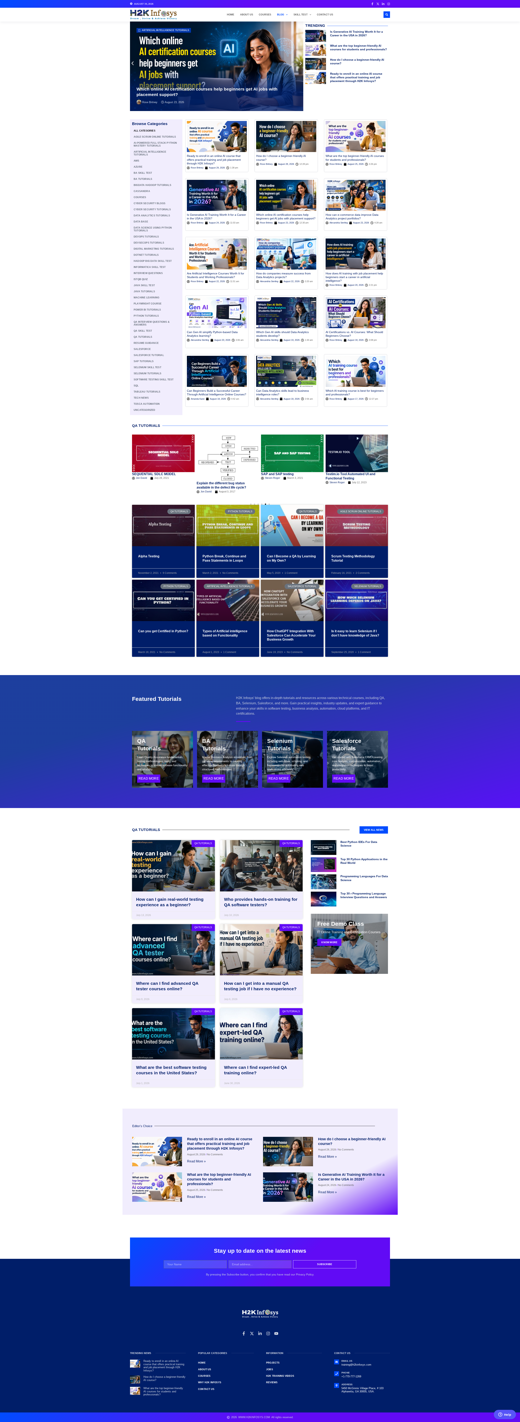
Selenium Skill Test (147, 367)
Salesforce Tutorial (149, 355)
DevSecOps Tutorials (149, 242)
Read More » (146, 561)
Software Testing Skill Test (153, 379)
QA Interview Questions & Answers (152, 323)
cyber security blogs (149, 203)
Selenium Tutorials (147, 373)
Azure (138, 166)
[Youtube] (276, 1333)
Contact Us (325, 14)
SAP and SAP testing (213, 474)
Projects (273, 1362)
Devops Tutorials (146, 236)
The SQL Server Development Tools (353, 474)
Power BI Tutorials (147, 309)
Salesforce (142, 349)
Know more (329, 942)
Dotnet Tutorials (146, 255)
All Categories (144, 130)
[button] (387, 14)
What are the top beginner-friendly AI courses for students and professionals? (219, 1179)
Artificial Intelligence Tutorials (150, 153)
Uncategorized (144, 410)
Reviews (271, 1382)
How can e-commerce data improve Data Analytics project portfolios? (208, 94)
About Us (246, 14)
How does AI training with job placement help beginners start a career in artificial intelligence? (354, 277)
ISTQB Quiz (141, 279)
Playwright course (147, 303)
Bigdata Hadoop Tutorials (152, 185)
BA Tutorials (143, 179)
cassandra (142, 191)
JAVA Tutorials (144, 291)
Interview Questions (148, 273)
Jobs (269, 1369)
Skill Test (301, 14)
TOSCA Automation (147, 403)
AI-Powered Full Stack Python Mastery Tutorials (155, 144)
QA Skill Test (143, 330)
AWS (136, 160)
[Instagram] (268, 1333)
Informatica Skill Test (150, 267)
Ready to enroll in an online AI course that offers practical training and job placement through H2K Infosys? (356, 77)
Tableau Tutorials (147, 391)
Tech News (141, 397)
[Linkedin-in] (260, 1333)
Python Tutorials (146, 315)
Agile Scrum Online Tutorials (155, 136)
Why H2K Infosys (209, 1382)
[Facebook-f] (244, 1333)
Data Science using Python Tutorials (153, 229)
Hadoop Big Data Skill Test (153, 261)
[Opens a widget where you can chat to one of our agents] (505, 1415)
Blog (280, 14)
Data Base (141, 221)
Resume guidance (146, 343)
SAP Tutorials (144, 361)
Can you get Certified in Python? (163, 631)
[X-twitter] (252, 1333)
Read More (149, 778)
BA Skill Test (143, 173)
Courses (265, 14)
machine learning (146, 297)
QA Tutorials (143, 337)
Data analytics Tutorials (160, 30)
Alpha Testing (148, 556)
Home (230, 14)
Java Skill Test (144, 285)
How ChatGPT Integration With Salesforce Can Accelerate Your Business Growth (291, 635)
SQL (136, 385)
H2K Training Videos (280, 1376)
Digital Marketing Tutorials (154, 248)
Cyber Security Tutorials (152, 209)
